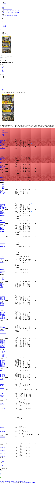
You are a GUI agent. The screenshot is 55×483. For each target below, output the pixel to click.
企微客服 (15, 15)
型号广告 (13, 12)
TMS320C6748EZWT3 (3, 333)
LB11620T (1, 416)
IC (15, 481)
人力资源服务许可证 (28, 482)
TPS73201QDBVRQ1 (3, 337)
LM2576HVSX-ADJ (3, 325)
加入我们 (11, 481)
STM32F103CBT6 (2, 140)
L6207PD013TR (2, 388)
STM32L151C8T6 (2, 139)
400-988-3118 (3, 22)
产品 (2, 69)
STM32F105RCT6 (2, 166)
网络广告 (7, 12)
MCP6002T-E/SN (2, 229)
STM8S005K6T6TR (2, 347)
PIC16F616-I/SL (2, 218)
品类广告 (21, 12)
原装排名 (4, 10)
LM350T (1, 370)
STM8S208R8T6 (2, 340)
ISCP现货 (17, 10)
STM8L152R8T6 (2, 314)
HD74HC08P (2, 304)
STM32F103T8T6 (2, 296)
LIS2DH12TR (2, 145)
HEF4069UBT (2, 305)
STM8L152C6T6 (2, 316)
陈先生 (3, 83)
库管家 (4, 15)
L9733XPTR (2, 379)
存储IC (3, 186)
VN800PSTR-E (2, 404)
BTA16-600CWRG (2, 363)
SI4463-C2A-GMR (2, 170)
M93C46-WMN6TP (2, 315)
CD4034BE (1, 287)
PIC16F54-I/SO (2, 177)
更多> (3, 74)
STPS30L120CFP (2, 437)
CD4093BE (1, 283)
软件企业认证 (33, 482)
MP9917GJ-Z (2, 212)
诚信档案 (3, 71)
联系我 (3, 461)
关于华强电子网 (2, 481)
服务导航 (3, 7)
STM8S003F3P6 (2, 262)
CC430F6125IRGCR (3, 288)
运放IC (3, 352)
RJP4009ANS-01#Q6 (3, 202)
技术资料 (4, 4)
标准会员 (4, 9)
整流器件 (3, 355)
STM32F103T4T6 (2, 295)
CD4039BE (1, 286)
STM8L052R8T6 (2, 144)
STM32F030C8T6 (2, 167)
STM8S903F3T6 (2, 345)
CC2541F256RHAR (2, 330)
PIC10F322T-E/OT (2, 271)
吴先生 (3, 86)
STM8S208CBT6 (2, 341)
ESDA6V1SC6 (2, 303)
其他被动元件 (3, 134)
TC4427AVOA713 (2, 256)
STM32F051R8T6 (2, 191)
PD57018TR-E (2, 385)
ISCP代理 (12, 10)
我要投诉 (4, 26)
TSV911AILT (2, 394)
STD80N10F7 (2, 427)
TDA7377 (1, 259)
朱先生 (3, 89)
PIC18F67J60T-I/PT (2, 215)
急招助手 (8, 15)
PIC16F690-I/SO (2, 173)
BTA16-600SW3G (2, 362)
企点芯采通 (12, 15)
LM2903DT (1, 227)
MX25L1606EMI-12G (3, 207)
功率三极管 (3, 351)
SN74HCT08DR (2, 193)
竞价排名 (4, 12)
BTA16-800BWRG (2, 361)
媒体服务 (18, 12)
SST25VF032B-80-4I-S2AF (3, 251)
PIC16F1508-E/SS (2, 220)
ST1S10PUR (2, 403)
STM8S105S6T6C (2, 162)
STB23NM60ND (2, 431)
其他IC (3, 279)
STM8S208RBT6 (2, 343)
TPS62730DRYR (2, 327)
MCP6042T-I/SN (2, 231)
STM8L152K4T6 (2, 318)
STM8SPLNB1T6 (2, 346)
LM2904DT (1, 228)
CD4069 (1, 285)
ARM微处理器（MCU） (5, 132)
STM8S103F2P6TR (2, 264)
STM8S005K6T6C (2, 143)
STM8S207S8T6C (2, 456)
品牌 (19, 481)
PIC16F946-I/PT (2, 267)
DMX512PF (1, 373)
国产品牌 (10, 9)
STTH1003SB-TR (2, 436)
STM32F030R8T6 (2, 148)
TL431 (1, 326)
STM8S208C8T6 (2, 263)
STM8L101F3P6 (2, 450)
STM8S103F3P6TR (2, 163)
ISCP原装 (7, 10)
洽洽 (10, 15)
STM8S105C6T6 (2, 159)
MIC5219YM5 (2, 369)
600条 (6, 9)
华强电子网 (4, 3)
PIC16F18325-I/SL (2, 222)
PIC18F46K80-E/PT (2, 243)
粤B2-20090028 (24, 482)
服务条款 (21, 481)
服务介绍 (8, 481)
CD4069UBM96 (2, 284)
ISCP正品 (15, 10)
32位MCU (3, 130)
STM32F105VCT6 (2, 298)
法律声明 (23, 481)
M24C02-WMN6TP (2, 312)
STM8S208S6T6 (2, 344)
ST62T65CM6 (2, 384)
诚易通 (8, 9)
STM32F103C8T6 (2, 141)
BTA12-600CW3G (2, 366)
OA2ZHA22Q (2, 395)
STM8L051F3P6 (2, 272)
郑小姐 (3, 84)
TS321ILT (1, 226)
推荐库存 (16, 12)
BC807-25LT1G (2, 417)
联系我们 (6, 481)
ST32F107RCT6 (2, 313)
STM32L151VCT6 (2, 142)
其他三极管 (3, 354)
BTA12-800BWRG (2, 365)
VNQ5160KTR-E (2, 408)
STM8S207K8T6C (2, 447)
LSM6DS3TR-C (2, 180)
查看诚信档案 (7, 34)
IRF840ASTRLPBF (2, 208)
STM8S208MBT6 (2, 342)
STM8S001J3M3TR (2, 157)
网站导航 (13, 481)
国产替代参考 (10, 12)
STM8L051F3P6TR (2, 158)
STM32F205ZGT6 (2, 299)
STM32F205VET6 (2, 204)
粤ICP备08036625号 (15, 482)
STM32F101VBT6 (2, 297)
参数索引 (17, 481)
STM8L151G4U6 (2, 317)
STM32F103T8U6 (2, 138)
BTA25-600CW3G (2, 360)
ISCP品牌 (9, 10)
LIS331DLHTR (2, 258)
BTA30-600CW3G (2, 359)
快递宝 (6, 15)
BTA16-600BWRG (2, 364)
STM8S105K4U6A (2, 453)
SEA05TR (1, 211)
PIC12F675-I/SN (2, 269)
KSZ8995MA (2, 372)
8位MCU (3, 131)
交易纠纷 (4, 25)
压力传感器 (3, 135)
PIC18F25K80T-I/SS (2, 213)
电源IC (3, 278)
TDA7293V (1, 396)
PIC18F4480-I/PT (2, 246)
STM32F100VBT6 (2, 205)
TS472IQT (1, 393)
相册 (2, 70)
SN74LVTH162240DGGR (3, 192)
